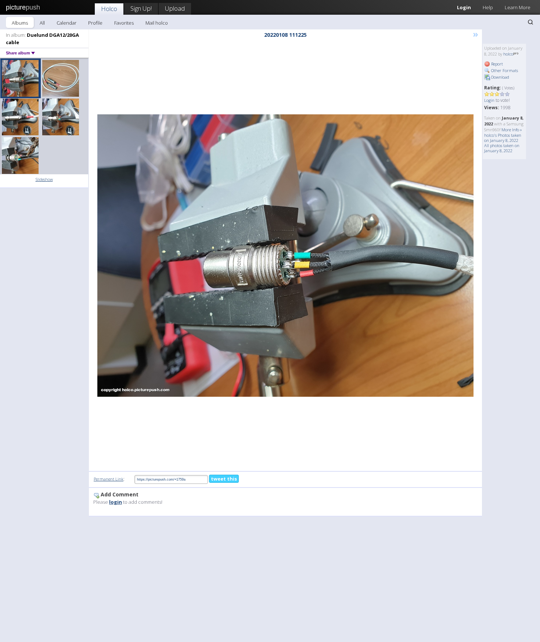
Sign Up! (141, 8)
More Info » (511, 129)
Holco (109, 8)
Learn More (517, 7)
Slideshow (44, 179)
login (115, 502)
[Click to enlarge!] (285, 255)
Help (488, 7)
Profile (95, 22)
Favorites (124, 22)
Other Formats (504, 70)
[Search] (530, 22)
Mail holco (156, 22)
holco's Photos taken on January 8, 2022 (502, 137)
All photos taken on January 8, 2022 (501, 148)
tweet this (224, 478)
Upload (175, 8)
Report (496, 64)
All (42, 22)
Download (499, 77)
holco (508, 54)
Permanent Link (108, 479)
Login (464, 7)
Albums (20, 22)
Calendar (66, 22)
